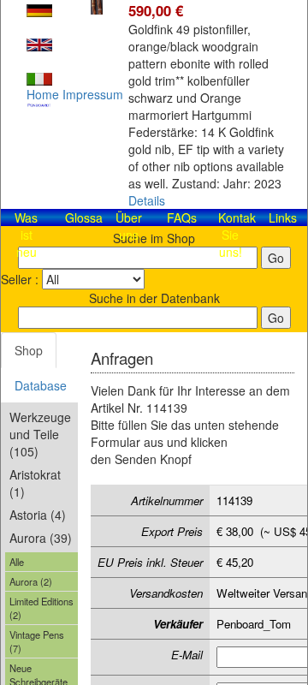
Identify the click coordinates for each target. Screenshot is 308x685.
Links (283, 217)
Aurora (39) (40, 537)
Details (146, 200)
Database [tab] (41, 385)
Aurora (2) (30, 581)
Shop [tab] (29, 350)
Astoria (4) (37, 514)
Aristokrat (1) (35, 483)
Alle (16, 562)
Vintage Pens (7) (36, 641)
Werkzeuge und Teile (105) (40, 434)
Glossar (86, 217)
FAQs (182, 217)
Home (43, 94)
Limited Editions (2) (41, 608)
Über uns (129, 226)
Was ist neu (26, 234)
